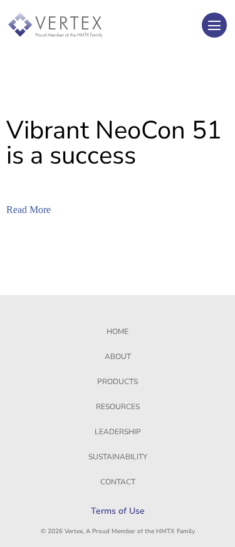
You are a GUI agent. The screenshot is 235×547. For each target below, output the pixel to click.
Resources (118, 407)
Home (117, 331)
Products (117, 382)
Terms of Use (118, 511)
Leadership (118, 432)
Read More (28, 209)
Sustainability (117, 457)
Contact (117, 482)
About (118, 357)
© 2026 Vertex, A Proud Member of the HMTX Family (118, 531)
